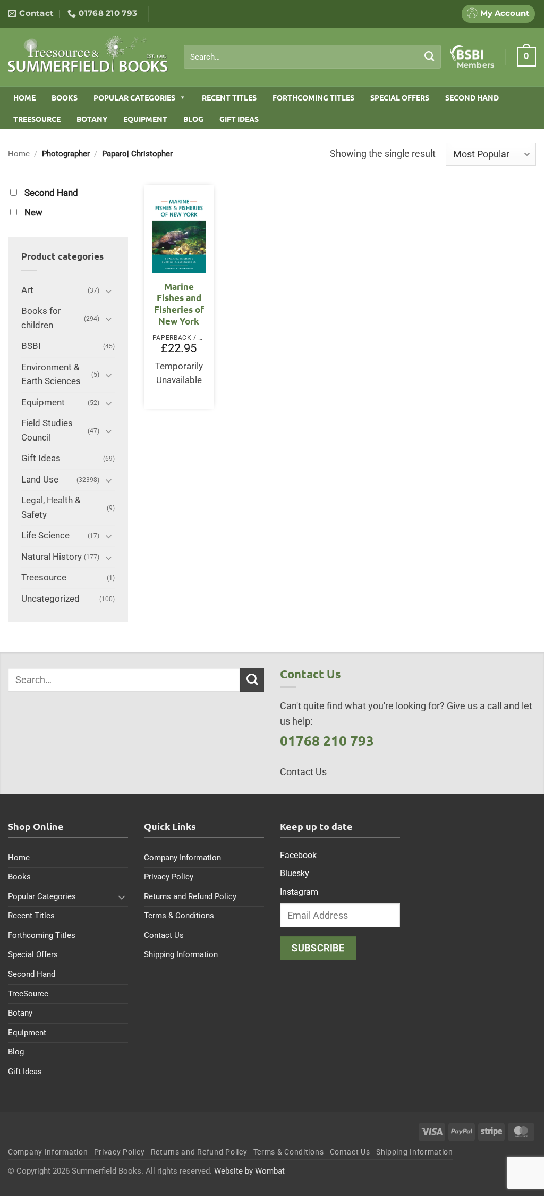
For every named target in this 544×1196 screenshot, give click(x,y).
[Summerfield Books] (88, 54)
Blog (193, 118)
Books (65, 97)
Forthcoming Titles (313, 97)
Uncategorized (50, 599)
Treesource (43, 577)
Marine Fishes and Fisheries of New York (179, 304)
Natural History (51, 557)
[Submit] (429, 56)
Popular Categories (134, 97)
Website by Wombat (249, 1171)
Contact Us (164, 935)
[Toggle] (108, 290)
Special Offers (399, 97)
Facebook (298, 855)
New (33, 212)
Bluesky (294, 873)
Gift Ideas (239, 118)
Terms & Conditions (179, 915)
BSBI (31, 346)
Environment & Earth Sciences (51, 374)
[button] (526, 56)
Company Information (182, 857)
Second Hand (472, 97)
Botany (91, 118)
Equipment (145, 118)
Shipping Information (181, 954)
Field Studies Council (47, 430)
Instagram (299, 892)
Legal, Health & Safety (51, 507)
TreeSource (37, 118)
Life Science (45, 535)
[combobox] (312, 57)
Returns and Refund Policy (190, 896)
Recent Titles (229, 97)
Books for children (41, 318)
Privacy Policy (168, 877)
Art (27, 290)
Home (24, 97)
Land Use (39, 480)
